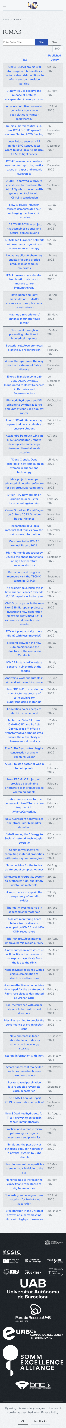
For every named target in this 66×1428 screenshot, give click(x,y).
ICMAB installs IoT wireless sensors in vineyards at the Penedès (24, 667)
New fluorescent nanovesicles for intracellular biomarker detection (24, 823)
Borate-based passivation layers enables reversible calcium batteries (24, 1087)
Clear (54, 42)
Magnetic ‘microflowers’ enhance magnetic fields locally (24, 319)
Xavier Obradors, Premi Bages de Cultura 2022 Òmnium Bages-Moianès (24, 514)
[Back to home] (33, 5)
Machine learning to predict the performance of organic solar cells (24, 1025)
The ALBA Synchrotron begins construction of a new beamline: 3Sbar (24, 753)
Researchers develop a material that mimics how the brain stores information (24, 530)
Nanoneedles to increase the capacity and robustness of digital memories (24, 1184)
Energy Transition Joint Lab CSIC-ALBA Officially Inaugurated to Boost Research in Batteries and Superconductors (24, 385)
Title (24, 60)
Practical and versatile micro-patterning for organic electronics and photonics (24, 1133)
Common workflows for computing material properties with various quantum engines (24, 854)
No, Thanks (40, 1421)
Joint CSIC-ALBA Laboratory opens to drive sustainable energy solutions (24, 424)
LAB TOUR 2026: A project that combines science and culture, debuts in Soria (24, 229)
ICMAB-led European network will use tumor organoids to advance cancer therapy (24, 244)
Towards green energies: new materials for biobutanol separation (24, 1199)
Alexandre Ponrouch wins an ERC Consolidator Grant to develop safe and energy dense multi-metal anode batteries (24, 444)
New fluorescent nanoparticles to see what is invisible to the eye (24, 1168)
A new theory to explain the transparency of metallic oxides (24, 896)
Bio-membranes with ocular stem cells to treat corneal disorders (24, 1009)
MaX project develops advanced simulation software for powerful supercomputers (24, 483)
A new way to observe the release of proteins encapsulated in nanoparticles (24, 95)
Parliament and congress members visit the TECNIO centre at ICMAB (24, 576)
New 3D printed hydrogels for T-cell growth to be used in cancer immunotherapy (24, 1118)
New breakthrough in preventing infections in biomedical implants (24, 334)
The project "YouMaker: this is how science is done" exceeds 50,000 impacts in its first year (24, 592)
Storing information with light (24, 1056)
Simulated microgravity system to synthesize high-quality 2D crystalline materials (24, 881)
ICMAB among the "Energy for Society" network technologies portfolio (24, 838)
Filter (41, 42)
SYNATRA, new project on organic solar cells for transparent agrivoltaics (24, 499)
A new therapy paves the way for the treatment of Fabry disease (24, 365)
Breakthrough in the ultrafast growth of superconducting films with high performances (24, 1215)
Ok (22, 1421)
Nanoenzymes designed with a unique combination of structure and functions (24, 974)
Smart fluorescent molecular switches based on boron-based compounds (24, 1071)
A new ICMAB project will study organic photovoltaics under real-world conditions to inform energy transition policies (24, 75)
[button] (4, 5)
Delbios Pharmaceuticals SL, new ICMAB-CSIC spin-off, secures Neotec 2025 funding (24, 130)
